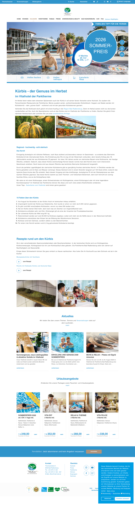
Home (19, 19)
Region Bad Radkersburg (73, 109)
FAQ (102, 19)
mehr (67, 325)
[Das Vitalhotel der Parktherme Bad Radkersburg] (76, 127)
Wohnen (25, 19)
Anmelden (94, 451)
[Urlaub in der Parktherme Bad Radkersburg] (78, 293)
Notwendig (106, 493)
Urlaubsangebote (67, 379)
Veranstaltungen (22, 1)
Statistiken (116, 493)
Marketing (126, 493)
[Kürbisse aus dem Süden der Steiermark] (35, 127)
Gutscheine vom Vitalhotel (35, 185)
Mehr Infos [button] (111, 491)
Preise (58, 19)
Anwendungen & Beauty (71, 19)
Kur (97, 19)
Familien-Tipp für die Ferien (111, 24)
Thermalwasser (7, 1)
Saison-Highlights (111, 19)
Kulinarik (33, 19)
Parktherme (43, 19)
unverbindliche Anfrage (61, 113)
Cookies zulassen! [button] (122, 498)
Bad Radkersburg (88, 19)
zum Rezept (27, 261)
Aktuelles (67, 316)
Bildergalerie (37, 1)
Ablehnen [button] (107, 498)
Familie (51, 19)
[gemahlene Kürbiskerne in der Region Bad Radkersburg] (36, 293)
